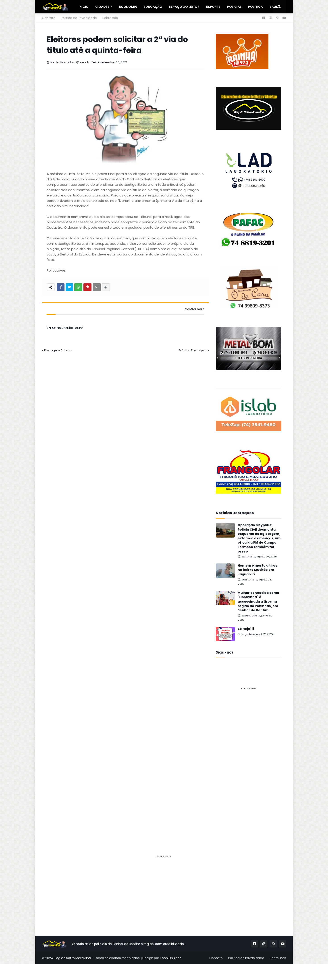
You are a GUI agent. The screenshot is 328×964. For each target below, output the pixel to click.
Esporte (213, 6)
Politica (255, 6)
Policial (234, 6)
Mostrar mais (194, 309)
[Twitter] (69, 287)
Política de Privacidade (79, 18)
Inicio (84, 6)
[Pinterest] (87, 287)
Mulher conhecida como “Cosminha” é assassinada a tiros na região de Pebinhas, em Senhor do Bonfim (258, 601)
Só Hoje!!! (246, 629)
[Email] (97, 287)
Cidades (102, 6)
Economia (128, 6)
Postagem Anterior (58, 350)
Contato (48, 18)
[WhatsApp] (78, 287)
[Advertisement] (248, 761)
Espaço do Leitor (184, 6)
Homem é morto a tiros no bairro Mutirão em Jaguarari (257, 569)
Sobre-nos (278, 958)
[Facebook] (60, 287)
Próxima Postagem (193, 350)
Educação (153, 6)
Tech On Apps (170, 958)
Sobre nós (110, 18)
